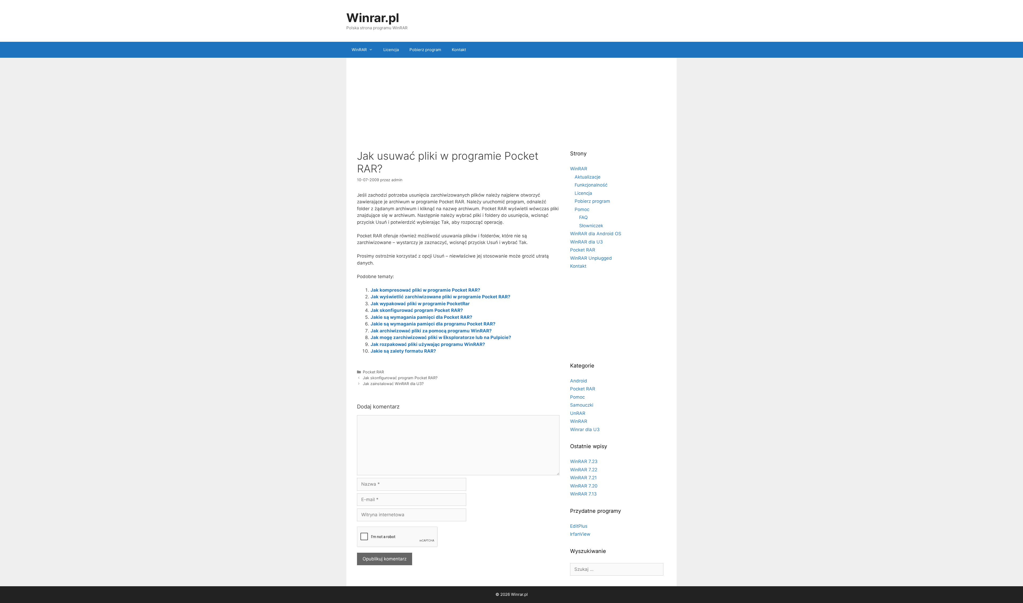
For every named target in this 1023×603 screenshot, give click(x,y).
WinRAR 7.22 (583, 469)
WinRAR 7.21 (583, 477)
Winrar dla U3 (585, 429)
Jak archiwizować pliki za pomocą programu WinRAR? (431, 330)
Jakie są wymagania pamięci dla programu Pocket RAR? (433, 324)
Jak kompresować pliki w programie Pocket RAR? (425, 290)
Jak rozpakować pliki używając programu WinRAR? (428, 344)
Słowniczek (591, 225)
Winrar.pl (372, 17)
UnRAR (577, 413)
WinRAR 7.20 (584, 486)
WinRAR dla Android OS (595, 233)
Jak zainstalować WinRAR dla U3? (393, 383)
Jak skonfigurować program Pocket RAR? (417, 310)
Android (578, 380)
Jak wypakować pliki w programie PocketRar (420, 303)
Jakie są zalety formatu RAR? (403, 351)
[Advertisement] (511, 105)
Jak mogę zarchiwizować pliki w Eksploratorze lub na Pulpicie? (441, 337)
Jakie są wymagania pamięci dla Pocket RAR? (421, 317)
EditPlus (578, 526)
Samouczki (581, 405)
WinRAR (359, 49)
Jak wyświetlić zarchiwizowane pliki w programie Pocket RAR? (440, 296)
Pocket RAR (373, 372)
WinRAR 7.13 (583, 494)
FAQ (583, 217)
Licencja (391, 49)
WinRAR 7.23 (584, 461)
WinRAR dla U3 (586, 242)
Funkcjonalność (591, 185)
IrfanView (580, 534)
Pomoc (582, 209)
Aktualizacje (587, 177)
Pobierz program (425, 49)
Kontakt (459, 49)
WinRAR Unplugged (591, 258)
